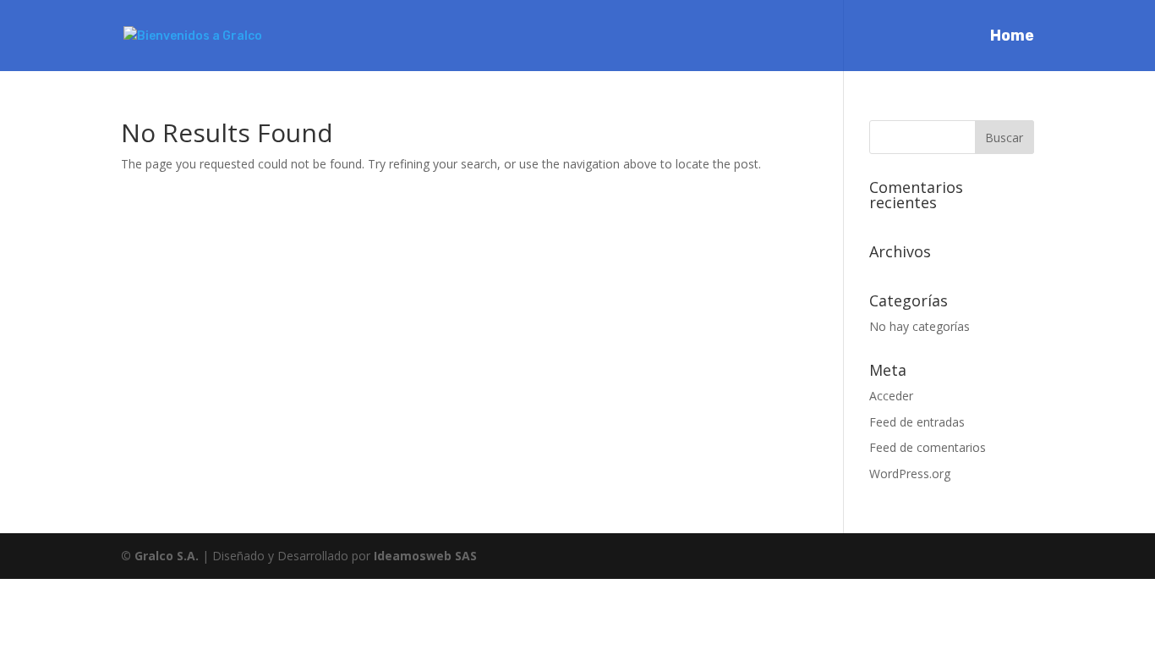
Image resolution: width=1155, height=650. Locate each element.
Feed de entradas (917, 422)
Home (1012, 37)
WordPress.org (909, 473)
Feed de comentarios (927, 447)
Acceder (891, 396)
